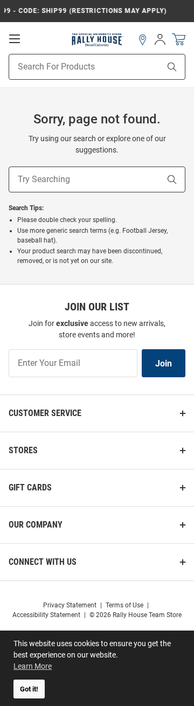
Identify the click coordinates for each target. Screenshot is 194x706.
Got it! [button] (29, 689)
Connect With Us (43, 562)
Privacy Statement (69, 605)
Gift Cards (30, 487)
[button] (142, 39)
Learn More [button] (32, 666)
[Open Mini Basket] (178, 39)
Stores (23, 450)
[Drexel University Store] (97, 39)
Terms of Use (124, 605)
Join (163, 363)
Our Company (36, 525)
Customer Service (45, 413)
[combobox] (71, 66)
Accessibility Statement (46, 615)
